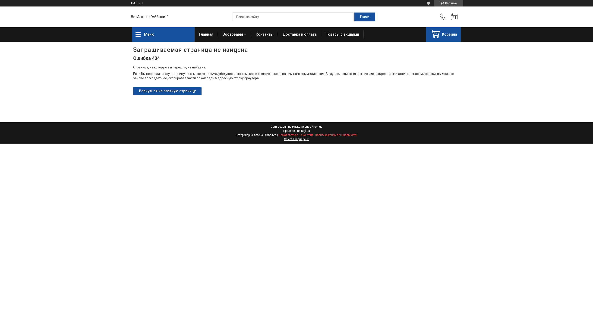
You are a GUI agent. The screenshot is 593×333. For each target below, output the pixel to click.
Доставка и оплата (300, 34)
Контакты (264, 34)
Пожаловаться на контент (296, 135)
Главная (206, 34)
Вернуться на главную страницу (167, 91)
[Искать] (364, 16)
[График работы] (454, 17)
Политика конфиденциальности (336, 135)
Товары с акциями (342, 34)
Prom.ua (317, 126)
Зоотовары (233, 34)
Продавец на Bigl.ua (296, 131)
